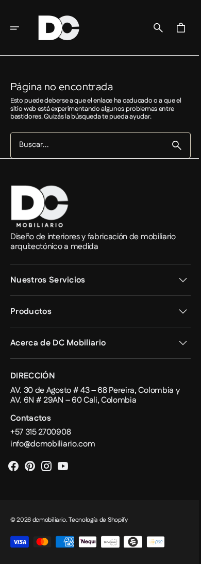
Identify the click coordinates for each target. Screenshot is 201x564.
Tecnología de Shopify (98, 520)
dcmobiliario (49, 520)
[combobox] (83, 145)
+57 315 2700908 (40, 432)
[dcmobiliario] (59, 28)
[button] (21, 27)
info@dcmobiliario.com (52, 444)
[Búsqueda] (169, 145)
